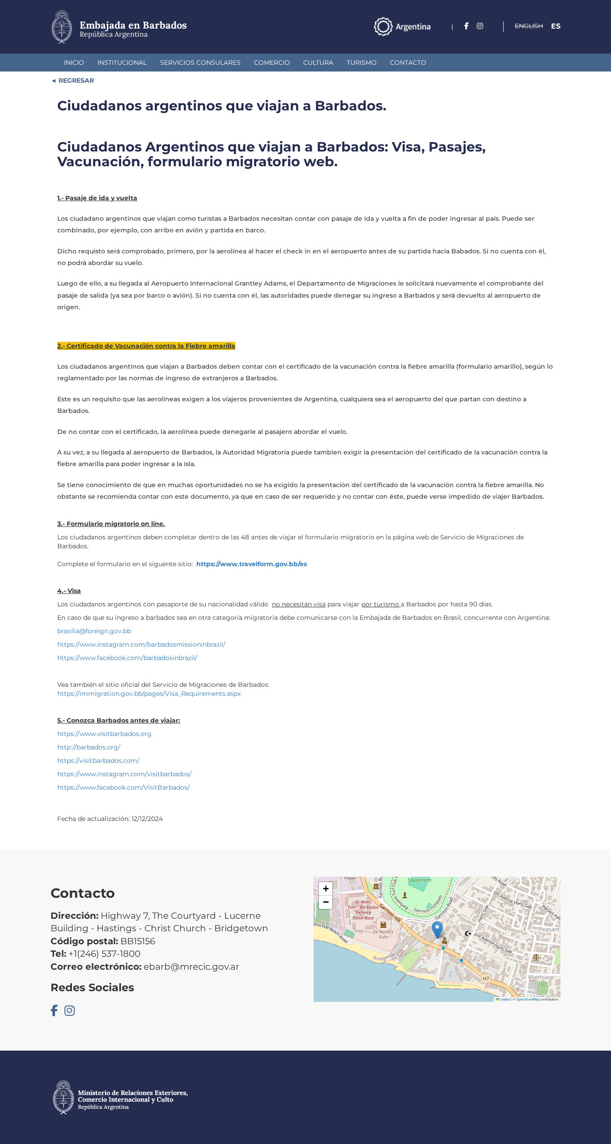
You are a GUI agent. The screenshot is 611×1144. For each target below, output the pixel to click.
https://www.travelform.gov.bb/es (251, 564)
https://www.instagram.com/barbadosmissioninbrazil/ (141, 644)
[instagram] (480, 26)
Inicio (74, 63)
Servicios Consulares (200, 63)
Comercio (272, 63)
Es (555, 26)
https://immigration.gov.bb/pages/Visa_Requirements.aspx (149, 694)
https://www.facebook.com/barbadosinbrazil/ (127, 658)
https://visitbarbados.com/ (98, 761)
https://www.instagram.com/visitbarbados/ (124, 774)
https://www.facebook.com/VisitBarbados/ (123, 787)
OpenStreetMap (527, 999)
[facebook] (466, 26)
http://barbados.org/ (88, 747)
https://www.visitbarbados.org (104, 734)
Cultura (318, 63)
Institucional (122, 63)
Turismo (362, 63)
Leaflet (504, 999)
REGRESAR (75, 80)
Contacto (408, 63)
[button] (437, 930)
